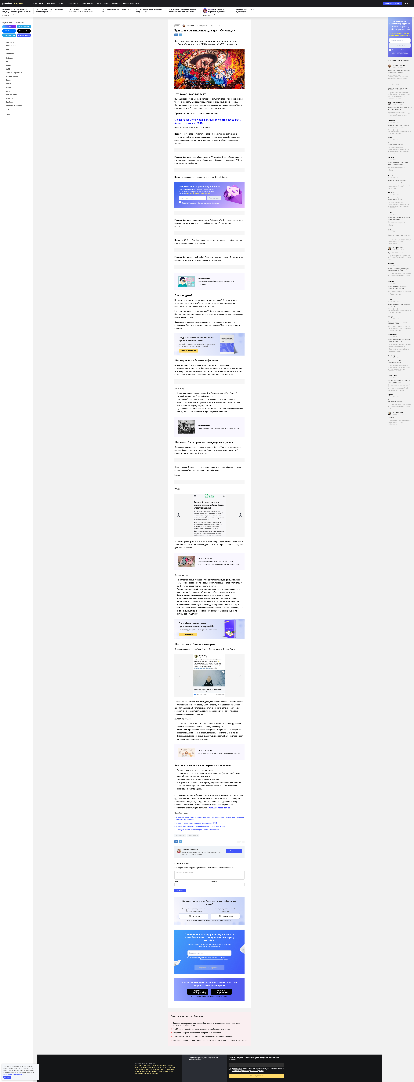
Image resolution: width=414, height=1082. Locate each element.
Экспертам (51, 3)
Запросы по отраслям (24, 35)
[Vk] (176, 35)
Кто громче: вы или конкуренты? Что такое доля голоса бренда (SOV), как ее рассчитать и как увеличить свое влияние (399, 387)
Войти (407, 3)
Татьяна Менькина (190, 850)
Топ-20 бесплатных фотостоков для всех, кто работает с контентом (201, 1029)
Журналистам (38, 3)
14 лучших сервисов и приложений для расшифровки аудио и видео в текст (399, 257)
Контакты (147, 1065)
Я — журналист (226, 916)
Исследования (12, 76)
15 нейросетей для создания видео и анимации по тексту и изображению (399, 186)
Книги (8, 114)
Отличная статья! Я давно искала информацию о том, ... (399, 305)
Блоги (8, 49)
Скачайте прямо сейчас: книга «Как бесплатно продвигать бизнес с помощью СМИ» (207, 121)
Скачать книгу (188, 634)
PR (7, 62)
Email (214, 882)
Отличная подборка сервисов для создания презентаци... (399, 198)
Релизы (115, 3)
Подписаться (235, 851)
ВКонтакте (10, 30)
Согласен (7, 1077)
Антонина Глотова (399, 65)
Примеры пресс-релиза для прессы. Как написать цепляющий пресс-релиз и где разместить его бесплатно (206, 1024)
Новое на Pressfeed (14, 106)
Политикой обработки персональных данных (400, 52)
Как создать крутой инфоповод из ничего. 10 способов (196, 830)
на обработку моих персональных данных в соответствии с (200, 202)
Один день (10, 98)
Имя (177, 882)
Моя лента (10, 42)
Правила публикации (159, 1065)
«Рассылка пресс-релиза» (219, 808)
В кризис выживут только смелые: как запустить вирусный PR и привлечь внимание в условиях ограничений (209, 818)
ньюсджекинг (193, 835)
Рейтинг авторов (13, 46)
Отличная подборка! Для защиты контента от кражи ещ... (399, 340)
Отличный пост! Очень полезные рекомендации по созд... (398, 126)
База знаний (72, 3)
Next (240, 515)
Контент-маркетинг (14, 73)
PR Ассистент (87, 3)
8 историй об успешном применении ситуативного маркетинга (199, 826)
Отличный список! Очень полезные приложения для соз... (399, 361)
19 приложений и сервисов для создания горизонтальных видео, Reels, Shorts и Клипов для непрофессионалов (399, 95)
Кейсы (8, 80)
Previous (178, 515)
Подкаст (9, 87)
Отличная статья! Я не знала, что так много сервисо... (398, 323)
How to (8, 84)
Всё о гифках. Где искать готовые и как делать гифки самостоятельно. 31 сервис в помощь (399, 131)
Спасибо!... (391, 417)
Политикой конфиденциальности (13, 1074)
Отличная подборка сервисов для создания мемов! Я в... (399, 218)
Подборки (10, 102)
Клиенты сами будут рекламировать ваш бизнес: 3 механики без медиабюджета (398, 76)
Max (10, 26)
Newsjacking (180, 835)
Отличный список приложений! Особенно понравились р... (398, 89)
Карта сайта (139, 1065)
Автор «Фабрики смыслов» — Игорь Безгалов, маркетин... (400, 108)
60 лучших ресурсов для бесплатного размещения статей (197, 1033)
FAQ (7, 109)
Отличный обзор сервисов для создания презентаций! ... (398, 143)
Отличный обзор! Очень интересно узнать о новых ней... (399, 236)
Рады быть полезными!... (396, 253)
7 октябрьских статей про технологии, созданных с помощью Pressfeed (203, 1036)
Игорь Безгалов (398, 102)
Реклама (155, 1073)
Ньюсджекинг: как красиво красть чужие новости (218, 428)
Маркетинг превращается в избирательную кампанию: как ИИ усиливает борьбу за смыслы (399, 114)
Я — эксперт (195, 916)
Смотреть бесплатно (188, 351)
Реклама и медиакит (131, 3)
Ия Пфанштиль (398, 248)
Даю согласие (395, 49)
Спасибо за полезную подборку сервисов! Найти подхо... (398, 269)
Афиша (8, 91)
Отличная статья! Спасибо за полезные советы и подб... (397, 287)
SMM (8, 69)
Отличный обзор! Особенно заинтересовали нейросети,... (397, 181)
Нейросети (10, 58)
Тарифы (61, 3)
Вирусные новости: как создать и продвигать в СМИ (219, 753)
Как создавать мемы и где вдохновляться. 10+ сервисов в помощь (398, 169)
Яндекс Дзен (25, 30)
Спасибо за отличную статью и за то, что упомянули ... (399, 381)
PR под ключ (102, 3)
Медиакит (10, 53)
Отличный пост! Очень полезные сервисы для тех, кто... (398, 400)
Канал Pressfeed (25, 26)
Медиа (8, 65)
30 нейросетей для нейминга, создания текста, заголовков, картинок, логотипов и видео (210, 1040)
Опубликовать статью (392, 3)
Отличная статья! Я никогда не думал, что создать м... (398, 163)
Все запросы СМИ (10, 35)
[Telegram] (180, 35)
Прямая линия (11, 95)
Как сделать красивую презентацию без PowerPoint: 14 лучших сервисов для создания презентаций (398, 150)
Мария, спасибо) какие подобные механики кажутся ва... (399, 71)
